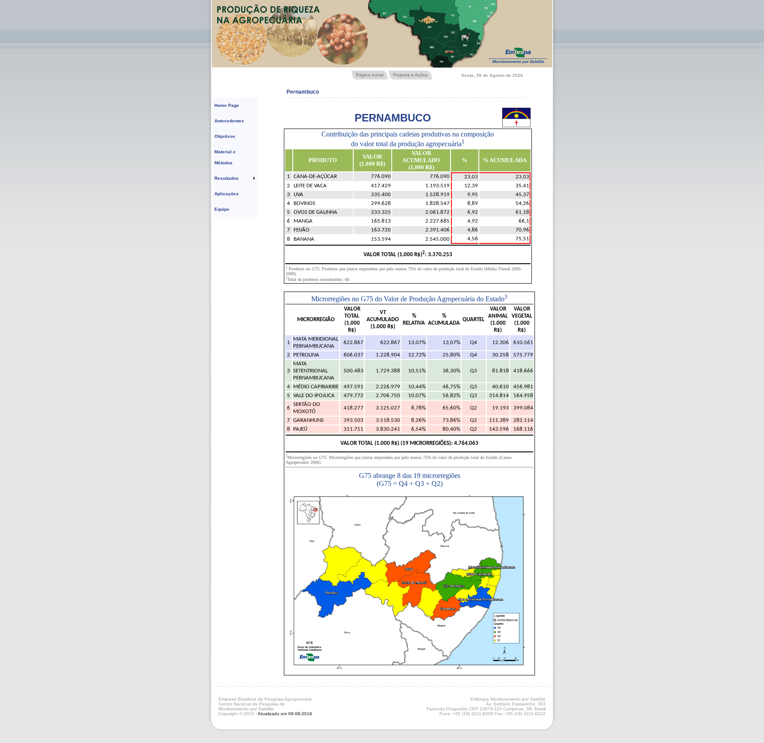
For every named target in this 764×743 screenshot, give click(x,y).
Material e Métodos (225, 157)
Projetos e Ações (410, 74)
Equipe (221, 209)
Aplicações (226, 193)
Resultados (226, 178)
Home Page (226, 105)
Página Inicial (369, 74)
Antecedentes (229, 120)
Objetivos (224, 136)
